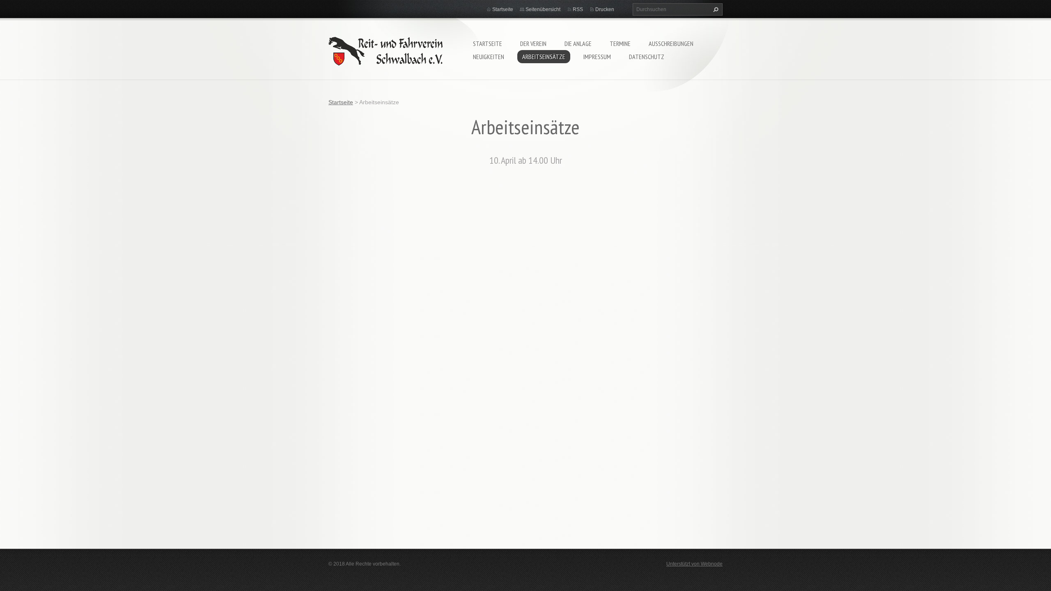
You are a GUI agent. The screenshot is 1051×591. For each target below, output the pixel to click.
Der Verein (533, 43)
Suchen (715, 9)
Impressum (597, 57)
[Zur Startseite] (385, 49)
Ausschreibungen (671, 43)
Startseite (487, 43)
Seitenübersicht (543, 9)
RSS (578, 9)
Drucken (604, 9)
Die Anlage (578, 43)
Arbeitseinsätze (543, 57)
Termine (620, 43)
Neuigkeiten (488, 57)
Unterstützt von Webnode (694, 564)
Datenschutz (646, 57)
